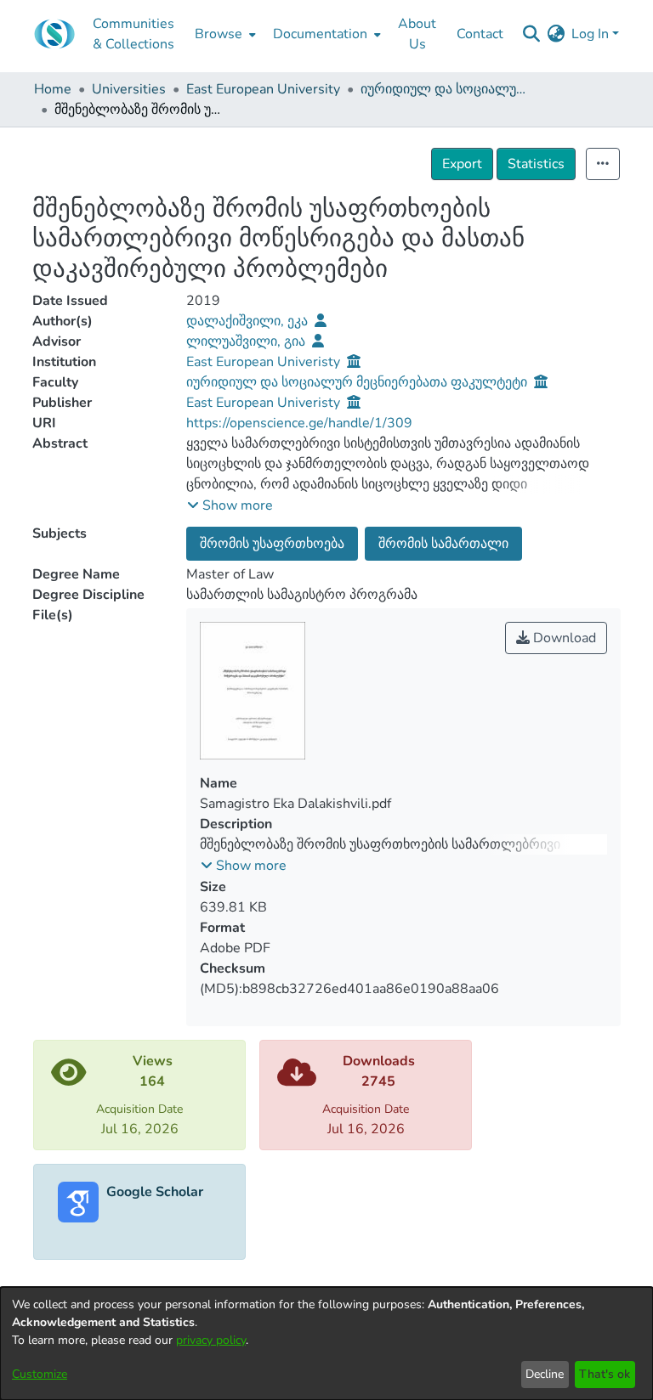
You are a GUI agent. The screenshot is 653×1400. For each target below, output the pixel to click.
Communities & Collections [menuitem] (133, 34)
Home (52, 89)
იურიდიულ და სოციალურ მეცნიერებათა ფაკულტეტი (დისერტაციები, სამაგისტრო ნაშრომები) (446, 89)
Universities (129, 89)
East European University (263, 89)
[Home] (54, 34)
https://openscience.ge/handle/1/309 (299, 423)
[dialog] (326, 1343)
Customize (39, 1374)
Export (462, 164)
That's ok (604, 1374)
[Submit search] (531, 34)
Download (563, 638)
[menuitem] (223, 34)
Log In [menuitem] (590, 34)
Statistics (536, 164)
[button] (230, 505)
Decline (544, 1374)
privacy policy (211, 1340)
